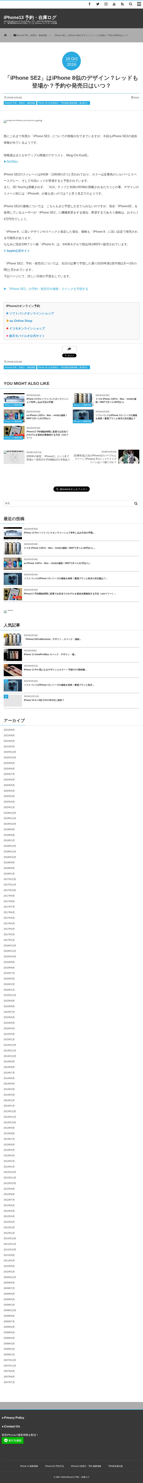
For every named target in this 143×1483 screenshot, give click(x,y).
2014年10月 (10, 1056)
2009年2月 (9, 1305)
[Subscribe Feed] (122, 4)
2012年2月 (9, 1227)
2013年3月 (9, 1155)
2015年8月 (9, 1006)
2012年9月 (9, 1189)
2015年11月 (10, 995)
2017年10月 (10, 890)
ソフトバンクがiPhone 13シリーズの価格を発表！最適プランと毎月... (59, 685)
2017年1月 (9, 940)
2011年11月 (10, 1244)
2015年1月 (9, 1039)
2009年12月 (10, 1277)
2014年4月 (9, 1089)
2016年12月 (10, 945)
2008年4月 (9, 1338)
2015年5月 (9, 1023)
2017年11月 (10, 884)
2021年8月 (9, 735)
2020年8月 (9, 768)
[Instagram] (106, 4)
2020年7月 (9, 774)
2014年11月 (10, 1050)
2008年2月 (9, 1349)
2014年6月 (9, 1078)
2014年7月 (9, 1072)
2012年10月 (10, 1183)
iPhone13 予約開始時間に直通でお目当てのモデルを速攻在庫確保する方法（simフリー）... (70, 593)
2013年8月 (9, 1133)
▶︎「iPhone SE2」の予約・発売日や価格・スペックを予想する (46, 288)
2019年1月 (9, 840)
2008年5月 (9, 1332)
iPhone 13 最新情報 (13, 405)
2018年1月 (9, 873)
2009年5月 (9, 1299)
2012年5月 (9, 1211)
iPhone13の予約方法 (54, 1466)
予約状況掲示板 (115, 1466)
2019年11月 (10, 818)
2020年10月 (10, 757)
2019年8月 (9, 835)
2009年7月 (9, 1288)
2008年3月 (9, 1343)
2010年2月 (9, 1271)
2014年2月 (9, 1100)
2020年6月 (9, 779)
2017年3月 (9, 929)
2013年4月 (9, 1150)
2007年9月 (9, 1371)
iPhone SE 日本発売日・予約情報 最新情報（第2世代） (63, 103)
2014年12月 (10, 1045)
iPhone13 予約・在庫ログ (30, 17)
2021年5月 (9, 746)
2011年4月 (9, 1260)
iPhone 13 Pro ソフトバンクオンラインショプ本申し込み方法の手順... (59, 532)
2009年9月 (9, 1282)
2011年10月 (10, 1249)
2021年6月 (9, 741)
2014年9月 (9, 1061)
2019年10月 (10, 824)
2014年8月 (9, 1067)
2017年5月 (9, 918)
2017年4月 (9, 923)
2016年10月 (10, 956)
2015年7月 (9, 1012)
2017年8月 (9, 901)
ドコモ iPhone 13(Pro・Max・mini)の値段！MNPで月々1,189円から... (59, 548)
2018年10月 (10, 857)
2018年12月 (10, 846)
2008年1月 (9, 1354)
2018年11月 (10, 851)
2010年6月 (9, 1266)
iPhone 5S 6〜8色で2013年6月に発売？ (44, 700)
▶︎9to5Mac (11, 161)
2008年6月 (9, 1327)
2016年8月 (9, 967)
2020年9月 (9, 763)
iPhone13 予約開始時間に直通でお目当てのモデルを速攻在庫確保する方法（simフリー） (47, 434)
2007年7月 (9, 1382)
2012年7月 (9, 1200)
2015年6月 (9, 1017)
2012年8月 (9, 1194)
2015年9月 (9, 1001)
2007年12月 (10, 1360)
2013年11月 (10, 1117)
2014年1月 (9, 1105)
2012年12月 (10, 1172)
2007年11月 (10, 1365)
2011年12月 (10, 1238)
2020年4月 (9, 791)
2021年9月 (9, 730)
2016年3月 (9, 978)
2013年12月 (10, 1111)
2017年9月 (9, 896)
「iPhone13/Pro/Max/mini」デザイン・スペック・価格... (52, 639)
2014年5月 (9, 1083)
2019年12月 (10, 813)
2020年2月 (9, 801)
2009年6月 (9, 1294)
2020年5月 (9, 785)
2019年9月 (9, 829)
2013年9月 (9, 1128)
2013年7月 (9, 1139)
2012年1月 (9, 1233)
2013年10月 (10, 1122)
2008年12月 (10, 1310)
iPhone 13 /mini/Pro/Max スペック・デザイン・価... (50, 654)
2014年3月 (9, 1095)
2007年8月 (9, 1376)
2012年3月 (9, 1222)
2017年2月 (9, 934)
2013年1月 (9, 1166)
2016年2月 (9, 984)
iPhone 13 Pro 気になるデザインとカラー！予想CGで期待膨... (55, 669)
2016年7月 (9, 973)
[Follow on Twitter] (98, 4)
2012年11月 (10, 1177)
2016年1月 (9, 990)
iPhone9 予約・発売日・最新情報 (20, 103)
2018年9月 (9, 862)
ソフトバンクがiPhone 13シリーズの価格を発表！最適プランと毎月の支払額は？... (65, 578)
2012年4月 (9, 1216)
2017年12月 (10, 879)
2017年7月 (9, 906)
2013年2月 (9, 1161)
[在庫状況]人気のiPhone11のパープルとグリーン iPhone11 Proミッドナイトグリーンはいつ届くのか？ (95, 459)
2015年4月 (9, 1028)
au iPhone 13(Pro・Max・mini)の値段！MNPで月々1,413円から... (57, 563)
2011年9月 (9, 1255)
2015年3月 (9, 1034)
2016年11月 (10, 951)
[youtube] (114, 4)
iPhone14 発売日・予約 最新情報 (86, 1466)
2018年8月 (9, 868)
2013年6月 (9, 1144)
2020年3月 (9, 796)
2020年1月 (9, 807)
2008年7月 (9, 1321)
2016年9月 (9, 962)
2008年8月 (9, 1316)
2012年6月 (9, 1205)
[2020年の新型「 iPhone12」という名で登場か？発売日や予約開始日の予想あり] (14, 451)
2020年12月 (10, 752)
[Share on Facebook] (89, 4)
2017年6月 (9, 912)
